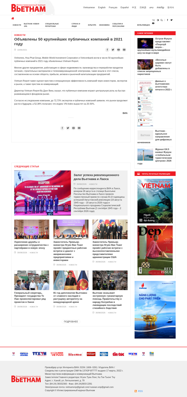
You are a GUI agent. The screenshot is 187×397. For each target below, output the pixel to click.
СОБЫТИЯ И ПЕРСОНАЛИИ (118, 25)
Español (125, 7)
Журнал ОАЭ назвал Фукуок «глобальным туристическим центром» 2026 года (154, 156)
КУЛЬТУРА (92, 25)
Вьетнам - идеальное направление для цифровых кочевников (154, 136)
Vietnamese (89, 7)
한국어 (170, 7)
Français (113, 7)
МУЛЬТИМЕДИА (143, 25)
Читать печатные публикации (156, 174)
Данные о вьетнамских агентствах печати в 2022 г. (163, 85)
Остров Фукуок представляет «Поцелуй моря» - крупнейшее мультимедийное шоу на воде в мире (154, 46)
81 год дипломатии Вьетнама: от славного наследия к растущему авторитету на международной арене (70, 297)
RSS (140, 391)
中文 (134, 7)
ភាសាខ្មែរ (160, 7)
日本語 (143, 7)
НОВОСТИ (17, 25)
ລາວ (151, 7)
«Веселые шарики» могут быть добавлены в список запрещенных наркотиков (154, 67)
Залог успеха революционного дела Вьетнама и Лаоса (96, 177)
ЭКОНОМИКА (104, 25)
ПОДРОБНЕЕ (71, 321)
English (102, 7)
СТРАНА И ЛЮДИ (76, 25)
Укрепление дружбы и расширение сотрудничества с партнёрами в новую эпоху (31, 245)
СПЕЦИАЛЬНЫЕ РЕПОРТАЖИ (52, 25)
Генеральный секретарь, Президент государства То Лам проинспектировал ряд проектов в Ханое (30, 297)
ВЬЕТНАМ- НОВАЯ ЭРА (31, 25)
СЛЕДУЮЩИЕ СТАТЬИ (26, 167)
